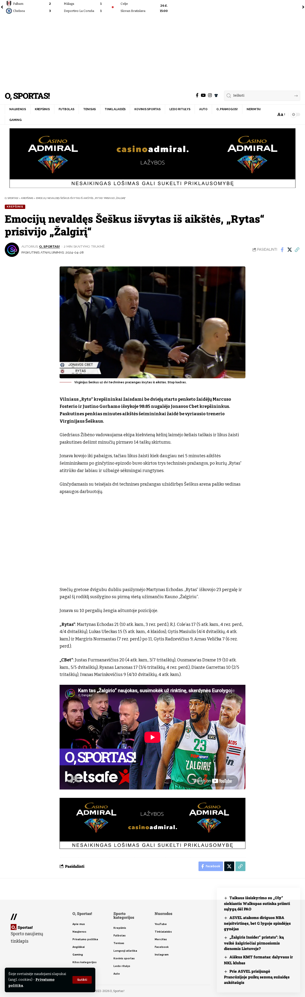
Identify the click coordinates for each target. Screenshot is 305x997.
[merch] (216, 95)
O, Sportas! (27, 96)
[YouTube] (203, 95)
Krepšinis (15, 206)
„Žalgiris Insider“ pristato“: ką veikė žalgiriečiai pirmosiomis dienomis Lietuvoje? (254, 943)
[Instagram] (210, 95)
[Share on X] (289, 250)
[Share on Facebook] (282, 250)
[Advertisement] (152, 51)
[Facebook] (197, 95)
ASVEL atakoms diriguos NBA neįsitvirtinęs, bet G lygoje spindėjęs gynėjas (257, 923)
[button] (82, 980)
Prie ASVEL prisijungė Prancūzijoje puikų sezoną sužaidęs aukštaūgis (257, 977)
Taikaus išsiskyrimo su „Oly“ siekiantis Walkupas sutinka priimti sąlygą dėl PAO (257, 903)
